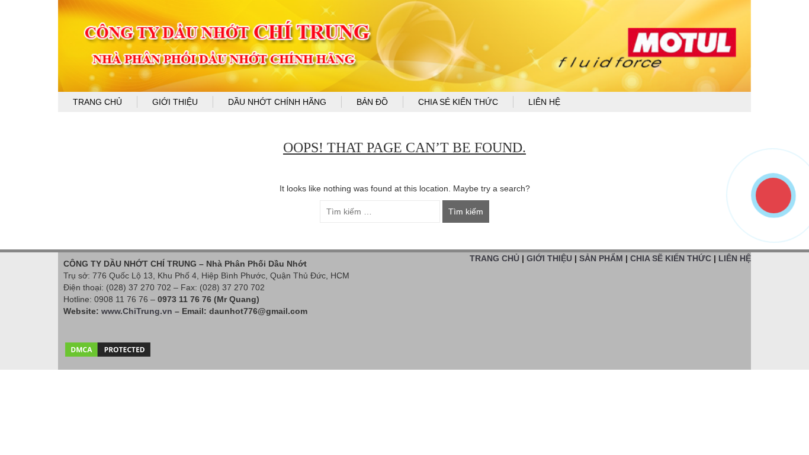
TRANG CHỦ (494, 258)
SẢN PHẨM (601, 258)
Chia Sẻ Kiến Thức (458, 102)
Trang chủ (97, 102)
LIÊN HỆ (734, 258)
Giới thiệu (175, 102)
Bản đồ (372, 102)
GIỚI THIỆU (549, 258)
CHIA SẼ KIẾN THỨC (670, 258)
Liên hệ (544, 102)
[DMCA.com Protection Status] (107, 346)
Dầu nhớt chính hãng (277, 102)
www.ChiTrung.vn (136, 311)
